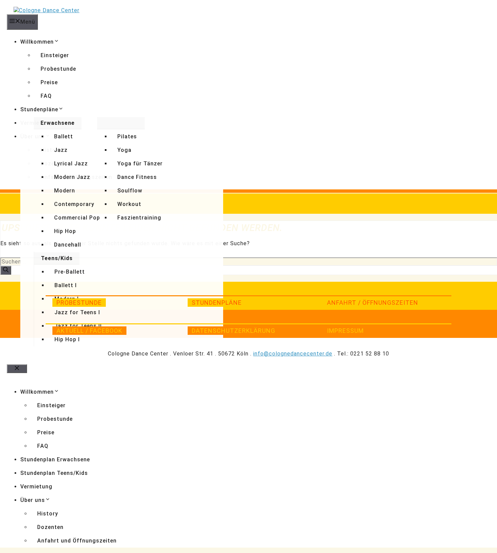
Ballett (63, 136)
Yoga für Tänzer (140, 163)
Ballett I (65, 285)
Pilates (127, 136)
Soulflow (129, 190)
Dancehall (67, 244)
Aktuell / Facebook (89, 330)
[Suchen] (5, 270)
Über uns (32, 500)
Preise (49, 82)
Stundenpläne (39, 109)
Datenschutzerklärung (233, 330)
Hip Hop (65, 231)
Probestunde (58, 69)
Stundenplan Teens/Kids (54, 473)
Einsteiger (55, 55)
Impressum (345, 330)
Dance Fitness (137, 177)
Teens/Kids (57, 258)
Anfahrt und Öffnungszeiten (77, 540)
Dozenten (50, 527)
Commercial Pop (77, 217)
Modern (64, 190)
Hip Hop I (67, 339)
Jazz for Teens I (77, 312)
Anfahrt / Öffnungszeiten (372, 302)
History (47, 513)
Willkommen (37, 42)
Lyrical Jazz (71, 163)
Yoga (124, 150)
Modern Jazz (72, 177)
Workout (129, 204)
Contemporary (74, 204)
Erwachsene (58, 123)
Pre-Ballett (69, 272)
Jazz (61, 150)
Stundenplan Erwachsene (55, 459)
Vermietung (36, 486)
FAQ (46, 96)
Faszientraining (139, 217)
